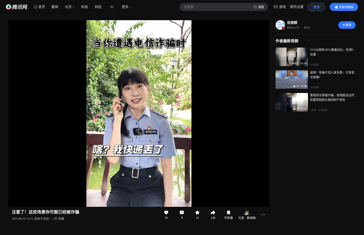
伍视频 (292, 22)
